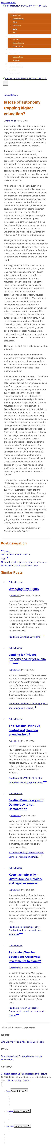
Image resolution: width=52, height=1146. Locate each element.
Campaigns (16, 60)
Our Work (9, 1111)
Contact (13, 70)
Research (13, 49)
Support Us (14, 1074)
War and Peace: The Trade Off (16, 553)
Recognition (17, 25)
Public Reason (16, 66)
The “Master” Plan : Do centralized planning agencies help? (24, 730)
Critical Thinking (18, 43)
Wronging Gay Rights (24, 589)
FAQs (14, 32)
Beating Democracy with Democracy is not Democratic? (26, 805)
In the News (15, 63)
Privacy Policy (14, 1080)
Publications (7, 1059)
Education (16, 39)
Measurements (18, 46)
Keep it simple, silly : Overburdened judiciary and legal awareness (25, 879)
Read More (24, 637)
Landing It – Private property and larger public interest (27, 659)
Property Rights (18, 57)
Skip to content (8, 2)
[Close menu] (1, 1084)
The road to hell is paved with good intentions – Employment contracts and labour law (24, 562)
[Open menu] (5, 83)
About (8, 1091)
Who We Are (17, 15)
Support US (14, 73)
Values (15, 22)
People (15, 29)
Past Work (10, 1126)
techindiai (11, 121)
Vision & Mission (18, 19)
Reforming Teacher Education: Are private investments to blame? (25, 957)
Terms (26, 1080)
